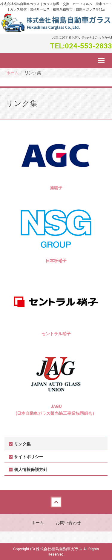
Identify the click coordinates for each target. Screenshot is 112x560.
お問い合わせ (68, 522)
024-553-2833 (88, 46)
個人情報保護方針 (30, 469)
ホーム (12, 72)
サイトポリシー (28, 456)
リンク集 (22, 443)
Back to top (56, 502)
